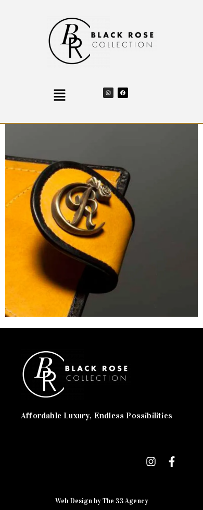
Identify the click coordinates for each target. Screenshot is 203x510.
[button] (59, 95)
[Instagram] (108, 93)
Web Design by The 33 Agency (101, 501)
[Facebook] (123, 93)
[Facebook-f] (171, 461)
